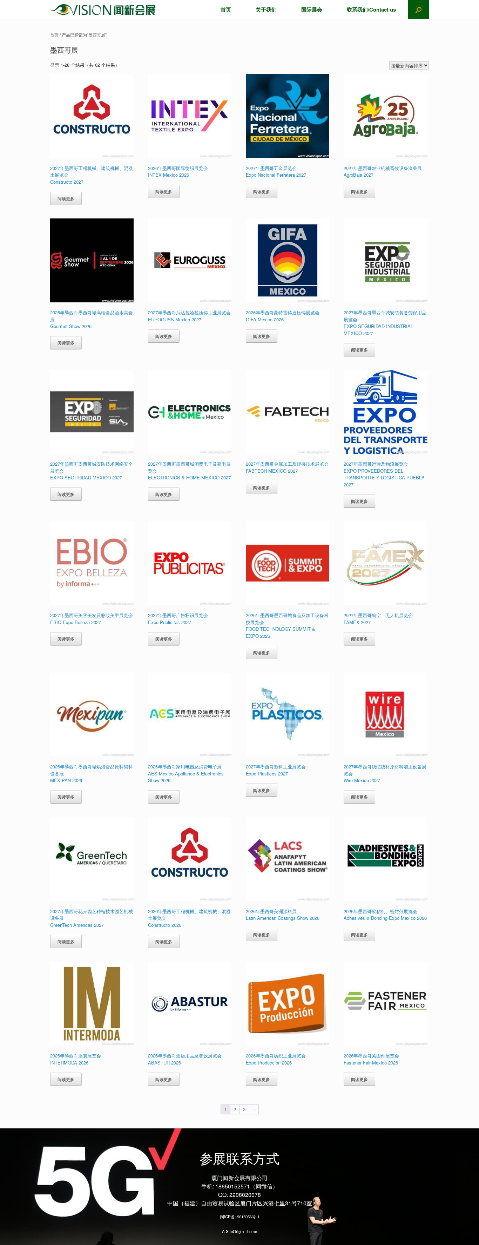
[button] (418, 9)
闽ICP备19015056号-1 (239, 1216)
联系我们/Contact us (371, 9)
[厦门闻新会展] (103, 9)
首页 (226, 9)
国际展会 (311, 9)
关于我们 (266, 9)
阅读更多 (66, 198)
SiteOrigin (235, 1231)
